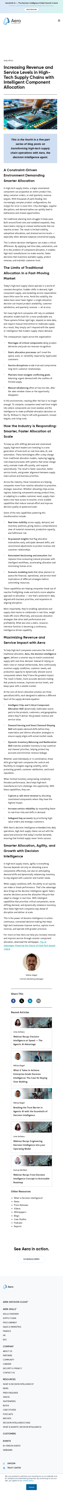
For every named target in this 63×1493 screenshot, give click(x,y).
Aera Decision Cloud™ (15, 1302)
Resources (9, 1379)
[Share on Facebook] (13, 1001)
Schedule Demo (31, 1259)
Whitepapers (20, 1212)
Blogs (16, 1215)
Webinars (7, 1450)
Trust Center (14, 1468)
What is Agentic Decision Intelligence (22, 1427)
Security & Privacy (12, 1369)
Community (8, 1360)
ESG (5, 1340)
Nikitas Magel (31, 975)
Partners (7, 1356)
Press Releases (21, 1205)
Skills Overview (11, 1314)
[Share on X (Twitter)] (21, 1001)
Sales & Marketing (12, 1327)
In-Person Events (12, 1446)
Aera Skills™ (10, 1309)
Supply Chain (9, 1318)
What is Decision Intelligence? (28, 1198)
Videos (17, 1208)
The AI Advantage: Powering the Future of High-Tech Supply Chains (29, 945)
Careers (7, 1364)
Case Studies (20, 1219)
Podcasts (18, 1223)
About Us (7, 1351)
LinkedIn (11, 1464)
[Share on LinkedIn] (30, 1001)
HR (4, 1335)
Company (8, 1346)
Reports (17, 1226)
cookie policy (28, 1480)
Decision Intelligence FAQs (16, 1423)
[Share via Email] (38, 1001)
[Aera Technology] (12, 21)
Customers (9, 1434)
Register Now (31, 9)
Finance (7, 1331)
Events (7, 1441)
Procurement (10, 1323)
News (16, 1201)
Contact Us (9, 1373)
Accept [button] (31, 1487)
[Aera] (8, 1298)
